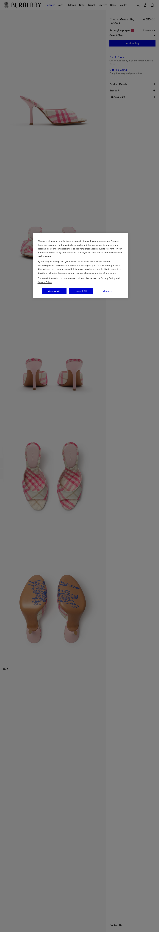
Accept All (54, 291)
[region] (80, 265)
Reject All (81, 291)
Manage (107, 291)
